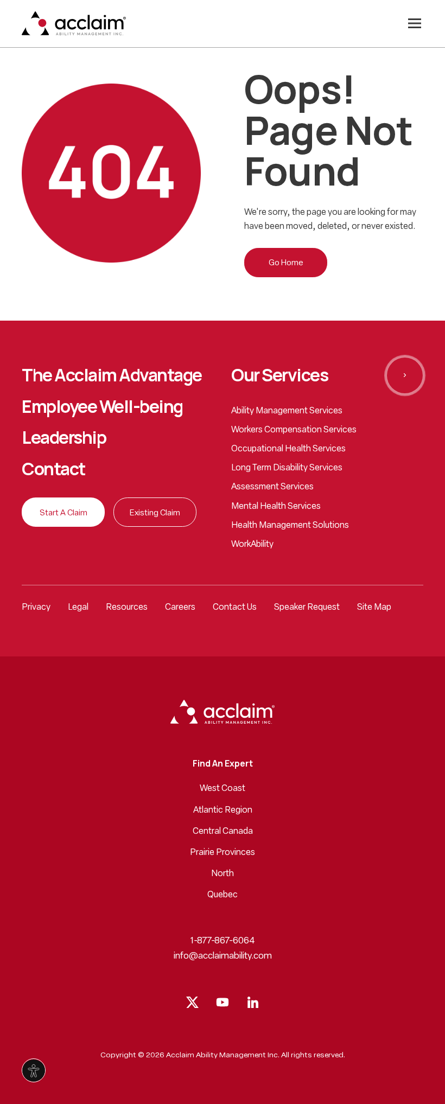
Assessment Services (272, 487)
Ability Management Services (286, 411)
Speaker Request (307, 607)
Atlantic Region (222, 810)
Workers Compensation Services (294, 430)
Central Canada (223, 831)
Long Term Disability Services (286, 468)
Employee (102, 406)
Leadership (64, 437)
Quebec (222, 895)
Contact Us (235, 607)
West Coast (222, 788)
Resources (127, 607)
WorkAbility (252, 544)
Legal (78, 607)
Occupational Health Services (288, 449)
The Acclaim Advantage (112, 375)
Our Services (279, 375)
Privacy (36, 607)
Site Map (374, 607)
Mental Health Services (276, 506)
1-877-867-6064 (222, 941)
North (222, 874)
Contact (53, 469)
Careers (180, 607)
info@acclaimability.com (223, 956)
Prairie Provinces (222, 852)
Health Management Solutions (290, 525)
